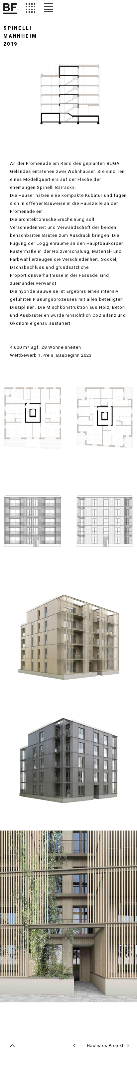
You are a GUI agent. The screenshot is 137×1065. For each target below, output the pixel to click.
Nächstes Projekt (105, 1045)
